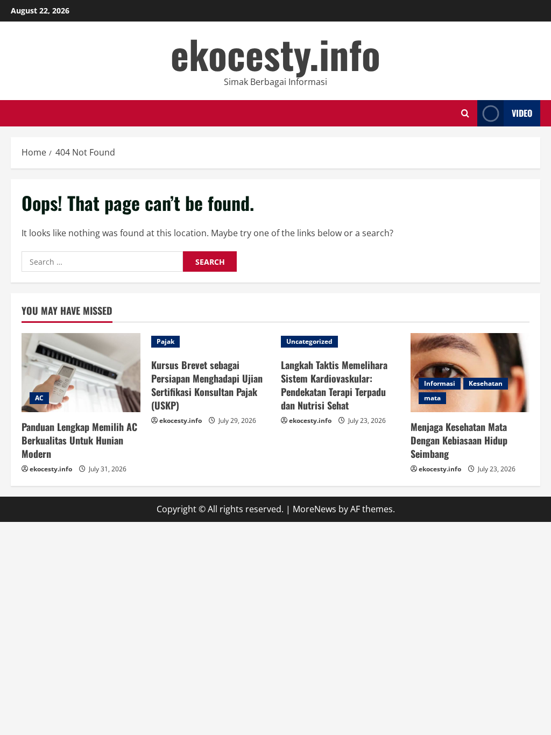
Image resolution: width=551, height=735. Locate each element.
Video (522, 113)
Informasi (439, 383)
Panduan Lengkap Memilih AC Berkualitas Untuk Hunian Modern (79, 440)
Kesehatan (486, 383)
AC (39, 397)
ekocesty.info (275, 53)
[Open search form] (465, 113)
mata (432, 397)
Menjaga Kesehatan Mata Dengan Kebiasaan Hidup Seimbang (459, 440)
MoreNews (314, 509)
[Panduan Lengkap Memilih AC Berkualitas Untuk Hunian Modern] (81, 372)
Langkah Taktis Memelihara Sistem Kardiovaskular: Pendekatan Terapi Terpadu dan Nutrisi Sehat (334, 385)
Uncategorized (309, 341)
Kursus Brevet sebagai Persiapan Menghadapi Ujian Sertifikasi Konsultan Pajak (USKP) (207, 385)
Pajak (165, 341)
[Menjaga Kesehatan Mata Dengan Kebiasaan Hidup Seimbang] (470, 372)
